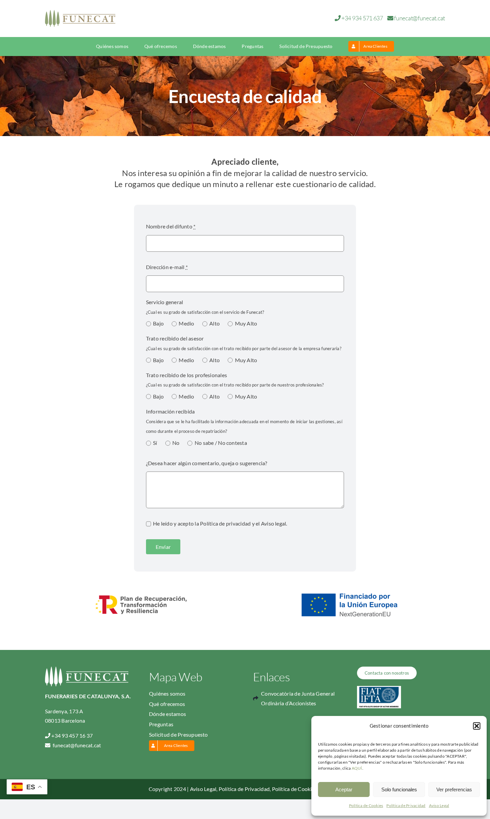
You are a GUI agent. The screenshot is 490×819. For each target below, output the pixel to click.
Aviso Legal (439, 805)
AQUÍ (357, 768)
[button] (476, 726)
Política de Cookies (366, 805)
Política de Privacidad (405, 805)
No (175, 443)
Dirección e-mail (167, 267)
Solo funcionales (399, 789)
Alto (214, 323)
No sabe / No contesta (221, 443)
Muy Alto (246, 323)
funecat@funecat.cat (419, 18)
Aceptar (343, 789)
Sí (155, 443)
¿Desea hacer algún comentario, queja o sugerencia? (206, 463)
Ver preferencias (454, 789)
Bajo (158, 323)
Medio (186, 323)
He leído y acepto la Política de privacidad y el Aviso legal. (220, 523)
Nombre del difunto (171, 226)
